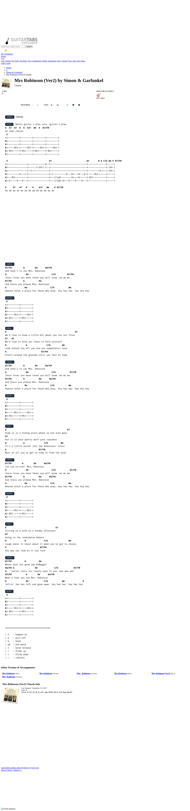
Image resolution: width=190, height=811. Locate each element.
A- (52, 105)
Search (29, 47)
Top (2, 59)
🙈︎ (79, 105)
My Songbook (7, 54)
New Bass (81, 61)
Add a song (5, 63)
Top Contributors (34, 61)
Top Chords (6, 61)
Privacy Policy (7, 770)
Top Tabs (15, 61)
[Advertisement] (78, 19)
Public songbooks (49, 61)
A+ (58, 105)
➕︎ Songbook (9, 105)
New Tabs (72, 61)
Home (3, 56)
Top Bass (23, 61)
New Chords (62, 61)
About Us (17, 770)
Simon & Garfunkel (14, 72)
